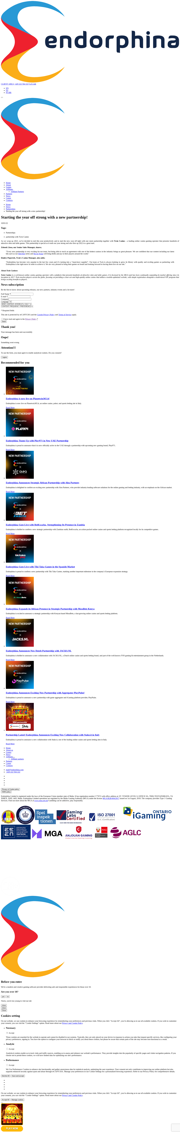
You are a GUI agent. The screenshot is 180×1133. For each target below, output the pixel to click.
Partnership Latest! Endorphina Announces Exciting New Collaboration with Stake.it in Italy (53, 735)
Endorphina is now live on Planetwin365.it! (27, 398)
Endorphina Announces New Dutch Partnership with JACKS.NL (39, 651)
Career (8, 198)
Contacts (9, 200)
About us (9, 750)
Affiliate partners (17, 759)
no (8, 997)
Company (5, 299)
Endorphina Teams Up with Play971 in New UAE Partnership (37, 440)
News (8, 196)
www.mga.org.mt (41, 801)
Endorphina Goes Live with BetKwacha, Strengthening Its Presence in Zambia (45, 524)
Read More (10, 408)
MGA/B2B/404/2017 (111, 798)
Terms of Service (65, 315)
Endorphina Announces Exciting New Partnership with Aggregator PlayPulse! (45, 692)
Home (8, 183)
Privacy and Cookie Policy (72, 1023)
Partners (9, 194)
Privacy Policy (30, 319)
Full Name (6, 294)
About (8, 185)
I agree (4, 357)
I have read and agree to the (20, 319)
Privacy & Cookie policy (10, 789)
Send (4, 321)
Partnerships (10, 209)
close (4, 1005)
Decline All (5, 1076)
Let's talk (32, 84)
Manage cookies (17, 1100)
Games (8, 187)
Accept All (5, 1100)
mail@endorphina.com (15, 770)
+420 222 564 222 (21, 84)
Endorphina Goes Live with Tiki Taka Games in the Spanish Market (40, 566)
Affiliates (9, 189)
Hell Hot (21, 254)
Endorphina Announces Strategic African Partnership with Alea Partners (42, 482)
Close (4, 1010)
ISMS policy (6, 792)
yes (3, 997)
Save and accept (18, 1076)
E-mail (4, 297)
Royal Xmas (38, 254)
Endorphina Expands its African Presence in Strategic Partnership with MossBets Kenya (50, 609)
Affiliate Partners (17, 192)
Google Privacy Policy (46, 315)
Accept (11, 1033)
